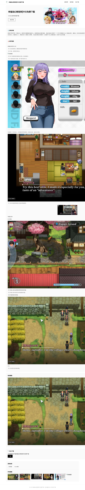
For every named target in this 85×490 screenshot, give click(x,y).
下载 (10, 456)
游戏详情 (66, 2)
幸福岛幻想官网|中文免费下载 (16, 2)
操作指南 (71, 2)
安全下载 (77, 2)
